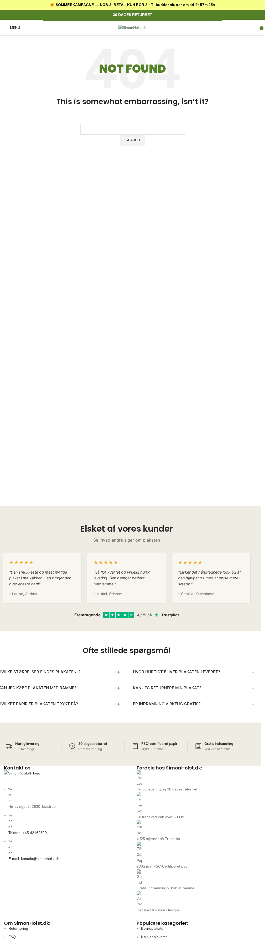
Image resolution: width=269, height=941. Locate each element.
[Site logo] (132, 27)
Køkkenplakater (154, 937)
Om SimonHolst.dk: (27, 923)
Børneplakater (153, 928)
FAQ (12, 937)
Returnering (18, 928)
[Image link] (66, 778)
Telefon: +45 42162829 (27, 833)
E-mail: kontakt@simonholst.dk (34, 859)
